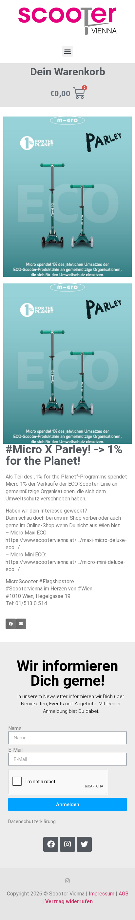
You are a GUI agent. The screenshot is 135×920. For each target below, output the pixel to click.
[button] (67, 51)
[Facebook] (50, 844)
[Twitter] (84, 844)
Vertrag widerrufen (69, 901)
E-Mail (15, 750)
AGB (123, 894)
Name (15, 728)
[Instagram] (67, 844)
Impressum (101, 894)
